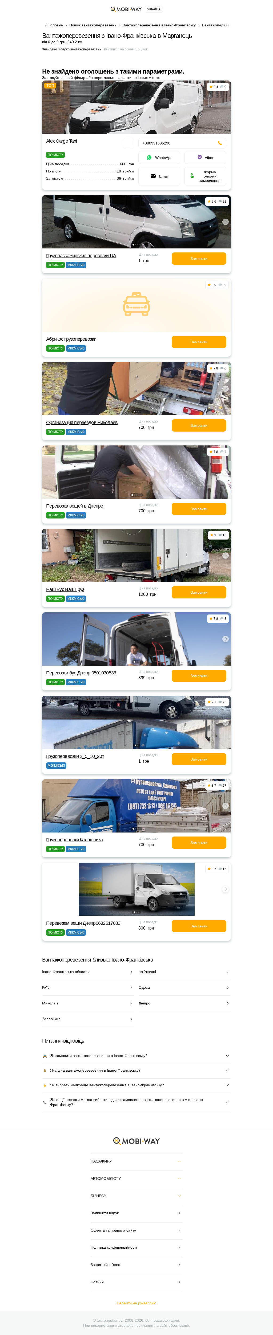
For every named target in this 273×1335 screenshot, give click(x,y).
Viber (209, 157)
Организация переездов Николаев (82, 422)
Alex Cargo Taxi (61, 141)
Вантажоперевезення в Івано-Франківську (159, 25)
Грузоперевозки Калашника (74, 839)
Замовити (199, 258)
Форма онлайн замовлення (209, 176)
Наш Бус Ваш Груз (65, 589)
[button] (133, 245)
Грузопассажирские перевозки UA (81, 255)
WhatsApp (163, 157)
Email (163, 176)
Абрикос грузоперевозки (71, 339)
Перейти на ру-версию (136, 1303)
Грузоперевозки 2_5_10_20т (75, 756)
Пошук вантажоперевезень (92, 25)
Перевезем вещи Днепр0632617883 (83, 923)
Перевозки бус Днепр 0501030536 (81, 672)
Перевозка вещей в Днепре (74, 506)
